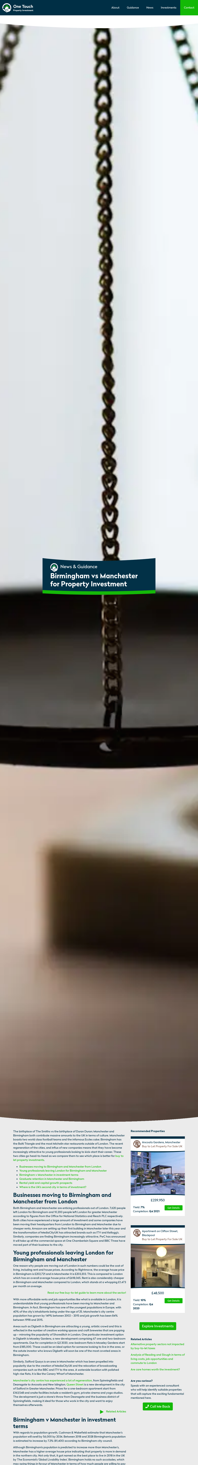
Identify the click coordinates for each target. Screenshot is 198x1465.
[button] (86, 1292)
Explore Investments (158, 1326)
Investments (168, 7)
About (115, 7)
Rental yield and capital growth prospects (45, 1182)
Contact (189, 7)
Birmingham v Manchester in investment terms (48, 1174)
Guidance (133, 7)
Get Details (174, 1207)
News (149, 7)
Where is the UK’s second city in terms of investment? (52, 1187)
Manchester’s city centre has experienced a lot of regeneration (52, 1380)
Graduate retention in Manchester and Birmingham (51, 1178)
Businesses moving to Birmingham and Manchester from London (60, 1166)
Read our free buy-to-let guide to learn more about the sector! (86, 1292)
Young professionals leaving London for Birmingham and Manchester (63, 1170)
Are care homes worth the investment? (155, 1369)
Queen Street (75, 1384)
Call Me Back (160, 1406)
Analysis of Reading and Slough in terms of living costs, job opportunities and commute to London (158, 1359)
